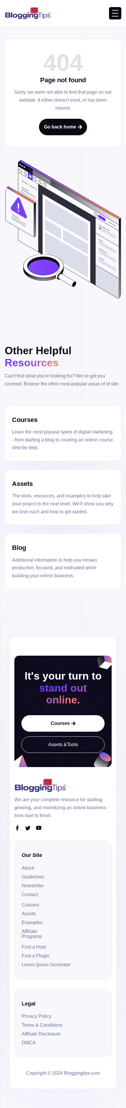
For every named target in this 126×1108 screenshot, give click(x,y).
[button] (115, 13)
